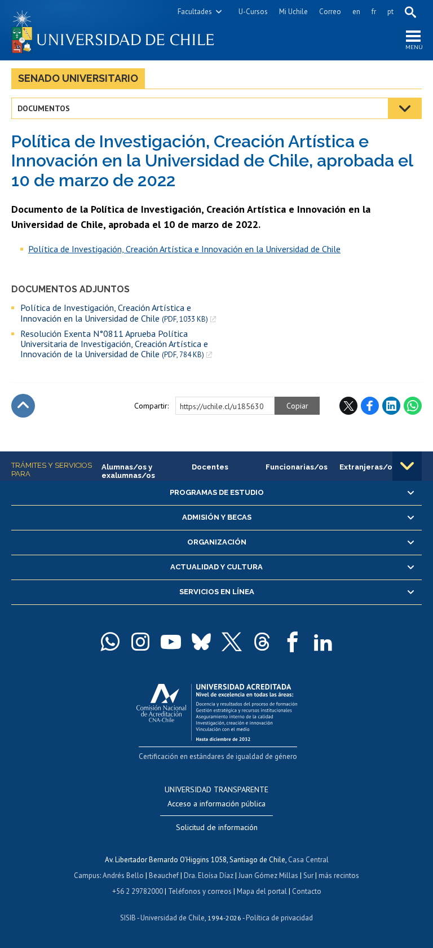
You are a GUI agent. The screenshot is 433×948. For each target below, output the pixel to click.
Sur (308, 875)
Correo (330, 11)
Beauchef (164, 875)
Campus (87, 875)
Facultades (195, 11)
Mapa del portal (262, 891)
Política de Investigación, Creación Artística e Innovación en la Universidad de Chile (114, 312)
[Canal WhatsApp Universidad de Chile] (110, 641)
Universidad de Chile (172, 918)
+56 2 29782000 (137, 891)
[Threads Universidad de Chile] (262, 641)
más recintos (339, 875)
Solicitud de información (217, 827)
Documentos (43, 108)
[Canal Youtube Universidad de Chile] (171, 641)
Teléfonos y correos (200, 891)
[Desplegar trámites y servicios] (407, 466)
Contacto (306, 891)
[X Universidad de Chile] (232, 641)
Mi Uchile (293, 11)
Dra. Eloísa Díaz (208, 875)
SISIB (128, 918)
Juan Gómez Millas (268, 875)
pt (390, 11)
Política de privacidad (279, 918)
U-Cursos (253, 11)
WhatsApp (413, 406)
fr (374, 11)
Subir (23, 406)
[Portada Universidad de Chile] (113, 30)
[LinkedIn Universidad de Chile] (323, 641)
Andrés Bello (123, 875)
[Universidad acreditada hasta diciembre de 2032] (216, 709)
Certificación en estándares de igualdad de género (218, 756)
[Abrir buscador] (410, 12)
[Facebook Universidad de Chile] (293, 641)
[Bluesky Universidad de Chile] (201, 641)
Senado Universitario (78, 78)
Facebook (370, 406)
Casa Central (308, 859)
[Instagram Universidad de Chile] (140, 641)
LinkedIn (391, 406)
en (356, 11)
